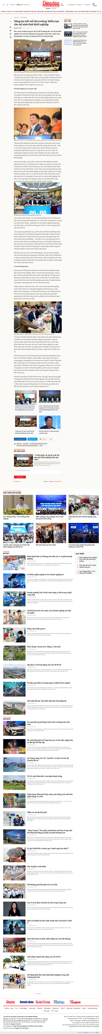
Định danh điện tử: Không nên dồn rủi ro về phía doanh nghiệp (49, 557)
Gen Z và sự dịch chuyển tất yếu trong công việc (46, 903)
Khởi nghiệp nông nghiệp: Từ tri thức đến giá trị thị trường (50, 518)
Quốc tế (55, 11)
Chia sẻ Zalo (33, 439)
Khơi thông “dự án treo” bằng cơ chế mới (43, 647)
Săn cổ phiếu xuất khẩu (36, 867)
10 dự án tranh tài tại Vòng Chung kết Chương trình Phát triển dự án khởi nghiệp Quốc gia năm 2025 (25, 408)
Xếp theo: (46, 481)
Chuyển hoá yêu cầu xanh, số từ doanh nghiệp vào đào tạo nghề (49, 612)
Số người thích (58, 481)
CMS (85, 1032)
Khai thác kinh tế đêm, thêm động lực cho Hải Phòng (49, 939)
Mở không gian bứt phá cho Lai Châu (42, 885)
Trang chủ (16, 17)
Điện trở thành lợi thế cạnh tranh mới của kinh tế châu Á (49, 922)
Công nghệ (93, 11)
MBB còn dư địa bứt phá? (37, 812)
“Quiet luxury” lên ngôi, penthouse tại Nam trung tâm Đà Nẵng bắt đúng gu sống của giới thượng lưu (49, 831)
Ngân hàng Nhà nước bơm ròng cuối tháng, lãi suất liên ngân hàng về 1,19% (50, 795)
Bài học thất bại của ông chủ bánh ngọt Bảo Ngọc (49, 432)
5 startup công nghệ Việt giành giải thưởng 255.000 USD (81, 546)
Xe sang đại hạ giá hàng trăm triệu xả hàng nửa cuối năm (48, 723)
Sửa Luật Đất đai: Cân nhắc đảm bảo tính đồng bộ (46, 701)
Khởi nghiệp (40, 11)
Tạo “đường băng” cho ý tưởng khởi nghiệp (16, 518)
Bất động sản (48, 11)
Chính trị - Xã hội (6, 11)
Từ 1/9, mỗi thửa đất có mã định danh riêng (44, 776)
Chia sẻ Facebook (21, 439)
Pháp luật (34, 11)
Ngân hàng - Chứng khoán (65, 11)
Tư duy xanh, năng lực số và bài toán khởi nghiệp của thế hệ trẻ (16, 546)
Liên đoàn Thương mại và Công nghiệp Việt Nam (27, 445)
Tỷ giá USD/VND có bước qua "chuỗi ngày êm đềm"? (48, 849)
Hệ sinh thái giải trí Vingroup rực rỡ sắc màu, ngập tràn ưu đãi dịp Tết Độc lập (50, 741)
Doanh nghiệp (18, 11)
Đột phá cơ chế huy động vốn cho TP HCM (44, 665)
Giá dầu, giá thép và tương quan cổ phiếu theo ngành (48, 683)
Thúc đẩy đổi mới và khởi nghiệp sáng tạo (82, 518)
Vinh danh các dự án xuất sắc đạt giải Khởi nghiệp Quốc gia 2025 (24, 432)
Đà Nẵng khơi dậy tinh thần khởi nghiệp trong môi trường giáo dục (48, 976)
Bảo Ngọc (19, 443)
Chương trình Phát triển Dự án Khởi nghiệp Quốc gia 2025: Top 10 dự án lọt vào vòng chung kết (80, 43)
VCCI (12, 11)
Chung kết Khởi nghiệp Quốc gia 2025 (38, 443)
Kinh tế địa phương (83, 11)
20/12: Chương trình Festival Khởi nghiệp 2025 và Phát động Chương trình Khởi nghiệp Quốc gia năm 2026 (49, 409)
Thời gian (51, 481)
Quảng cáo (88, 4)
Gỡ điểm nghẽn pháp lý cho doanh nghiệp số (45, 575)
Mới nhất (13, 4)
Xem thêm (38, 993)
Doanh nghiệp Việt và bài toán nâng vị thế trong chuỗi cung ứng (49, 594)
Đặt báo (80, 4)
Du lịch (76, 11)
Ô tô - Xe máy (54, 1011)
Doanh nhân (26, 11)
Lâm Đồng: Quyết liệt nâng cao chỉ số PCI (44, 957)
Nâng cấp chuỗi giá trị (36, 629)
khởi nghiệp (25, 443)
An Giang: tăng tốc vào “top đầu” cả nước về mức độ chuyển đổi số (48, 759)
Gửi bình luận (20, 477)
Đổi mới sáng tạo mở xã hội (46, 545)
